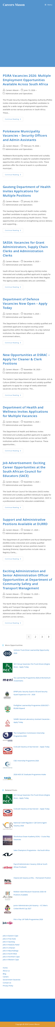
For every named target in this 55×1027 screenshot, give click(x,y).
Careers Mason (14, 5)
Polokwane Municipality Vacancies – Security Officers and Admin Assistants (25, 135)
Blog (4, 974)
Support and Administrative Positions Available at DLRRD (25, 521)
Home (5, 968)
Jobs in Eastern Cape (10, 936)
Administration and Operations (19, 93)
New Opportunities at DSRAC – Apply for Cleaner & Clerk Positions (26, 359)
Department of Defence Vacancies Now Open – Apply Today (25, 303)
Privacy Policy (8, 985)
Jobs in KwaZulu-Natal (11, 944)
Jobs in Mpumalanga (10, 950)
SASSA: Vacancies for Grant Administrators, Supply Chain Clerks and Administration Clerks (25, 248)
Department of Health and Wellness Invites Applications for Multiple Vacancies (25, 411)
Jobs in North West (10, 954)
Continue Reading (14, 119)
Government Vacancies (11, 979)
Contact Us (7, 983)
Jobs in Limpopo (9, 948)
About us (6, 971)
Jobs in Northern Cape (11, 956)
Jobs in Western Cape (11, 959)
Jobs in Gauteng (9, 942)
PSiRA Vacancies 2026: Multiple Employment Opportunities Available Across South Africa (27, 79)
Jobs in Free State (9, 939)
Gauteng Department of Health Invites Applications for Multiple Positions (27, 191)
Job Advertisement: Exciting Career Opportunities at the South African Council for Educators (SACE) (24, 469)
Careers (6, 977)
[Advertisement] (27, 38)
